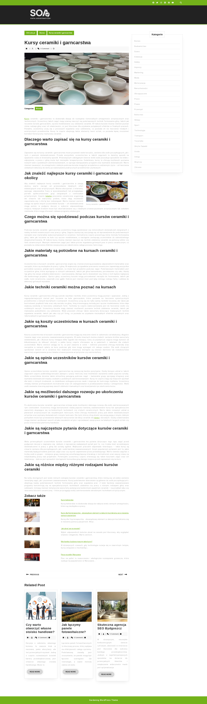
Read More (36, 672)
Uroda (137, 151)
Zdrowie (137, 167)
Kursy (26, 119)
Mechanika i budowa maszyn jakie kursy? (76, 542)
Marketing (138, 73)
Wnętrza (138, 162)
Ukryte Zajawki (140, 146)
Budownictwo (140, 46)
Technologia (139, 130)
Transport (138, 136)
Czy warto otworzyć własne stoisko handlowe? (40, 628)
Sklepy (137, 120)
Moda (136, 78)
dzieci (97, 418)
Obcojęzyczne (140, 94)
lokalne (49, 196)
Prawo (137, 104)
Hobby (137, 62)
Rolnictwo (138, 115)
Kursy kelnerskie (67, 500)
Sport (136, 125)
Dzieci (137, 51)
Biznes (42, 33)
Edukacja (138, 57)
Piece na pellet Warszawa (71, 555)
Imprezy (137, 67)
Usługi (137, 157)
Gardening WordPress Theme (103, 700)
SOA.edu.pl (30, 33)
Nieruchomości (141, 88)
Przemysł (138, 109)
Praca (137, 99)
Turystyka (138, 141)
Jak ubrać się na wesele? (70, 529)
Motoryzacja (139, 83)
